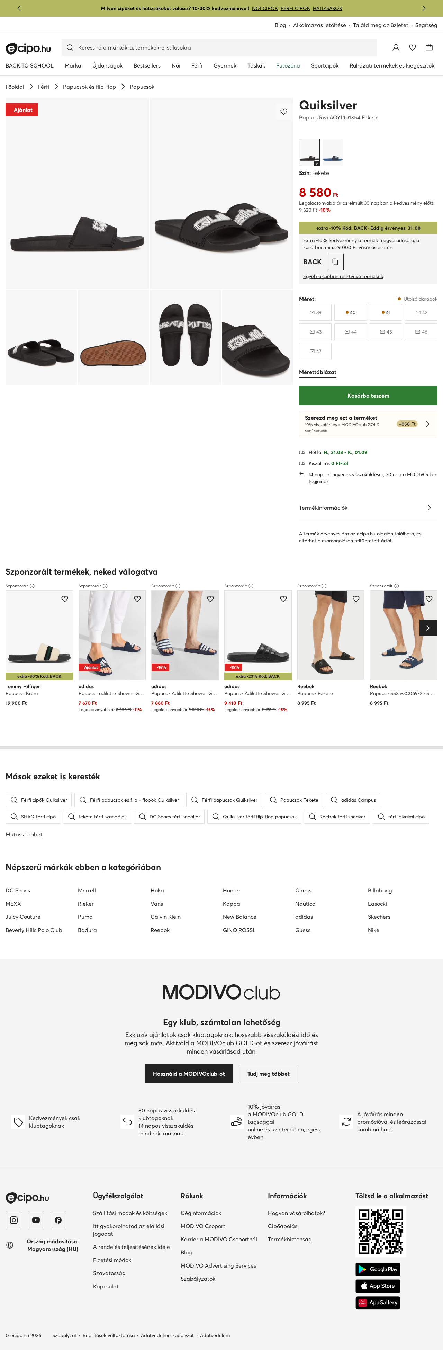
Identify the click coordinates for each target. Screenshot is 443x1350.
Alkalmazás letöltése (319, 24)
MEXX (13, 903)
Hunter (232, 890)
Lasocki (377, 903)
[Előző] (19, 8)
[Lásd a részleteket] (429, 507)
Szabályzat (64, 1335)
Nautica (305, 903)
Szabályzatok (198, 1278)
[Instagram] (14, 1220)
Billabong (380, 890)
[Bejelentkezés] (396, 47)
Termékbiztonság (290, 1239)
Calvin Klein (166, 916)
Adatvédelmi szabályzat (167, 1335)
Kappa (231, 903)
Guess (302, 929)
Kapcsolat (106, 1286)
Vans (157, 903)
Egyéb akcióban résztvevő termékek (343, 276)
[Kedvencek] (412, 47)
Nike (373, 929)
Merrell (87, 890)
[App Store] (377, 1286)
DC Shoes (18, 890)
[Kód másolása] (335, 262)
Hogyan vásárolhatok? (296, 1212)
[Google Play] (377, 1270)
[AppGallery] (377, 1303)
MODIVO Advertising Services (218, 1265)
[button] (77, 193)
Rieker (86, 903)
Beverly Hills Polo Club (34, 929)
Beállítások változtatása (109, 1335)
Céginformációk (201, 1212)
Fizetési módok (112, 1259)
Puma (85, 916)
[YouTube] (36, 1220)
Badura (87, 929)
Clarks (303, 890)
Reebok (160, 929)
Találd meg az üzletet (380, 24)
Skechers (379, 916)
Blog (280, 24)
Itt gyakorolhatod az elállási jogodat (128, 1230)
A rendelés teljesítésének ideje (131, 1246)
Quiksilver (328, 105)
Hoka (157, 890)
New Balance (239, 916)
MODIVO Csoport (203, 1226)
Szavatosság (109, 1273)
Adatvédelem (215, 1335)
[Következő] (423, 8)
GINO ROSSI (238, 929)
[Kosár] (429, 47)
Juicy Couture (23, 916)
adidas (304, 916)
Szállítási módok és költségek (130, 1212)
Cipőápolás (282, 1226)
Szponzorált (17, 585)
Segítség (426, 24)
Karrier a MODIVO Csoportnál (219, 1239)
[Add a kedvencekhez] (284, 111)
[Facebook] (58, 1220)
